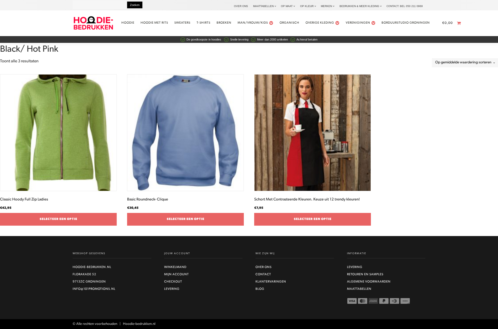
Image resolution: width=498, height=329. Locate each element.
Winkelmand (175, 267)
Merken (326, 6)
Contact (263, 274)
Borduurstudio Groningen (406, 22)
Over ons (241, 6)
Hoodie (127, 22)
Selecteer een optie (58, 219)
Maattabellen (263, 6)
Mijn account (176, 274)
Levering (171, 289)
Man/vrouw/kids (253, 22)
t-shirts (203, 22)
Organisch (289, 22)
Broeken (224, 22)
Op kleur (307, 6)
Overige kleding (320, 22)
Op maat (287, 6)
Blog (259, 289)
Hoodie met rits (154, 22)
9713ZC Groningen (89, 281)
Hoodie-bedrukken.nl (92, 267)
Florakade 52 (84, 274)
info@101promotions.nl (94, 289)
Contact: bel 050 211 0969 (404, 6)
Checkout (173, 281)
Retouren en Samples (365, 274)
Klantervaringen (270, 281)
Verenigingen (358, 22)
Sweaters (182, 22)
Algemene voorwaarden (369, 281)
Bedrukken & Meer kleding (359, 6)
